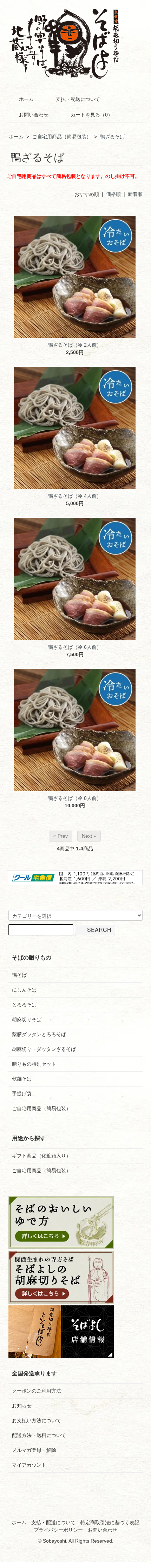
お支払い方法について (36, 1420)
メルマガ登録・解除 (34, 1450)
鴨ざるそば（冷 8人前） (74, 798)
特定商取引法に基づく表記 (109, 1522)
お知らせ (22, 1405)
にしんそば (24, 990)
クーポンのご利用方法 (36, 1391)
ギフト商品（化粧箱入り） (41, 1156)
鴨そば (19, 975)
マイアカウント (29, 1465)
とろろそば (24, 1004)
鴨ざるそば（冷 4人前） (74, 496)
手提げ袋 (22, 1093)
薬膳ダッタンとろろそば (39, 1034)
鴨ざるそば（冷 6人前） (74, 647)
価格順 (113, 194)
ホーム (26, 99)
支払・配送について (78, 99)
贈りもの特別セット (34, 1064)
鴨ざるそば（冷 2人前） (74, 345)
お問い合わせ (33, 115)
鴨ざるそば (112, 136)
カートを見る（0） (92, 115)
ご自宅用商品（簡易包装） (61, 136)
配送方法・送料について (39, 1435)
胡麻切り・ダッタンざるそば (44, 1049)
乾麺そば (22, 1079)
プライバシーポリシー (58, 1530)
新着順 (135, 194)
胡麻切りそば (26, 1019)
